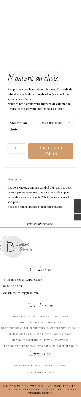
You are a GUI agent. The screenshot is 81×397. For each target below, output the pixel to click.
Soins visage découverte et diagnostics (40, 316)
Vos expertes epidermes (15, 34)
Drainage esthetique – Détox (32, 340)
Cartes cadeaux (17, 62)
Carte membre (16, 82)
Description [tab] (15, 179)
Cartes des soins (18, 46)
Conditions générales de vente (29, 389)
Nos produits (15, 72)
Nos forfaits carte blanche (57, 346)
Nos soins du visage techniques (23, 328)
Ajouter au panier (51, 151)
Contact (10, 102)
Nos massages (63, 334)
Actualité (12, 92)
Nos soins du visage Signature (40, 322)
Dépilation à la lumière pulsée (29, 334)
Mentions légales (62, 386)
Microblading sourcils (63, 328)
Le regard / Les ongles (20, 346)
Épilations (61, 340)
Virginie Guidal (40, 393)
